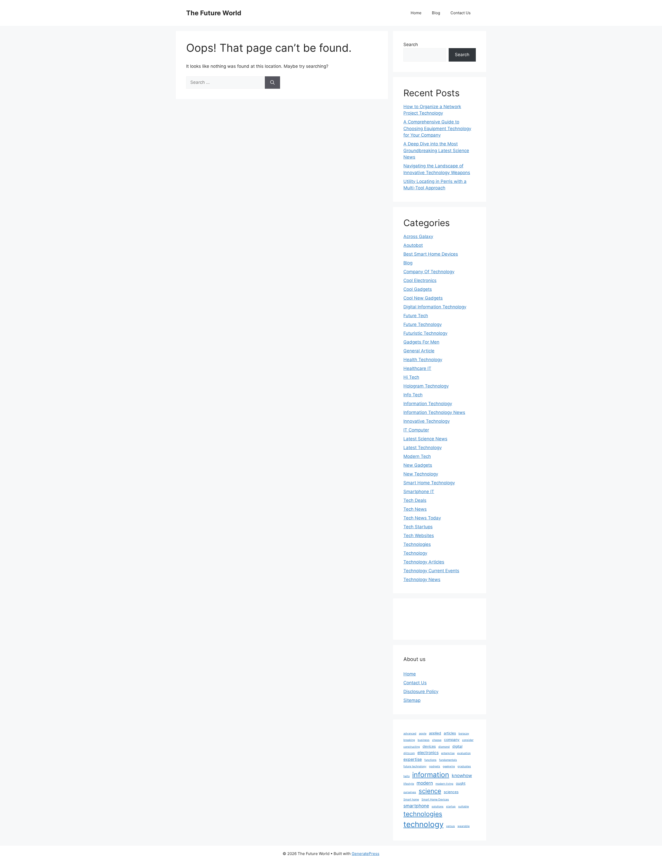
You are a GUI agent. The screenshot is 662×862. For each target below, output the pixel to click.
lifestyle (408, 783)
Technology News (421, 579)
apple (422, 733)
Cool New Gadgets (423, 298)
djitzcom (409, 753)
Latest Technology (422, 447)
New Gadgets (417, 465)
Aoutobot (413, 245)
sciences (451, 792)
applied (435, 733)
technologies (422, 814)
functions (430, 760)
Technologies (417, 544)
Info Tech (413, 394)
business (424, 740)
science (430, 791)
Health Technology (422, 359)
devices (429, 746)
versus (450, 826)
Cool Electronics (420, 280)
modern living (444, 783)
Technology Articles (423, 561)
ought (460, 783)
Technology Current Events (431, 570)
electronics (428, 752)
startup (451, 806)
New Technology (420, 474)
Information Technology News (434, 412)
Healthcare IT (417, 368)
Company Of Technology (428, 271)
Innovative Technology (426, 421)
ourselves (409, 792)
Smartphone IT (418, 491)
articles (450, 733)
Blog (436, 12)
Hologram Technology (426, 386)
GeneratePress (365, 853)
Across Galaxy (418, 236)
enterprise (448, 753)
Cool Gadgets (417, 289)
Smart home (411, 799)
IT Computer (416, 430)
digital (457, 746)
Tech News (415, 509)
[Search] (272, 82)
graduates (464, 766)
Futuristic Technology (425, 333)
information (430, 774)
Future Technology (422, 324)
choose (436, 740)
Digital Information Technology (434, 306)
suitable (463, 806)
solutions (437, 806)
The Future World (213, 13)
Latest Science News (425, 438)
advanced (409, 733)
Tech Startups (418, 526)
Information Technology (427, 403)
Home (416, 12)
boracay (463, 733)
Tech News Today (422, 518)
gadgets (434, 766)
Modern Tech (417, 456)
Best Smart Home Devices (430, 254)
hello (406, 776)
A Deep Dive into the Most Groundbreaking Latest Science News (436, 150)
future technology (414, 766)
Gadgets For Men (421, 342)
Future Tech (415, 315)
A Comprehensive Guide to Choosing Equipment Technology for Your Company (437, 128)
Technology (415, 553)
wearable (463, 826)
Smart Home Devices (435, 799)
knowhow (462, 775)
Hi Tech (411, 377)
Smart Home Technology (429, 482)
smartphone (416, 805)
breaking (409, 740)
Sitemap (411, 700)
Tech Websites (418, 535)
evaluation (464, 753)
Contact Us (460, 12)
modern (425, 783)
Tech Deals (414, 500)
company (452, 740)
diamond (444, 746)
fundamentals (448, 760)
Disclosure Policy (420, 691)
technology (423, 824)
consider (467, 740)
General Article (418, 350)
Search (410, 44)
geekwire (449, 766)
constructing (411, 746)
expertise (412, 759)
